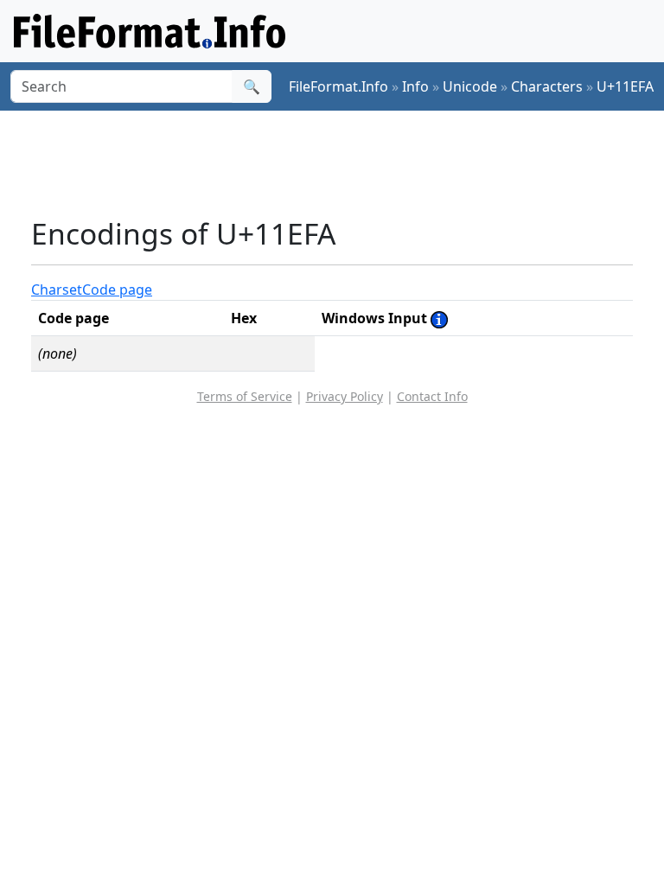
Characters (547, 86)
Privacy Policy (344, 396)
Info (415, 86)
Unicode (470, 86)
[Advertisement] (346, 163)
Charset (56, 289)
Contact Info (432, 396)
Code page (117, 289)
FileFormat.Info (338, 86)
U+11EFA (625, 86)
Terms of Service (244, 396)
